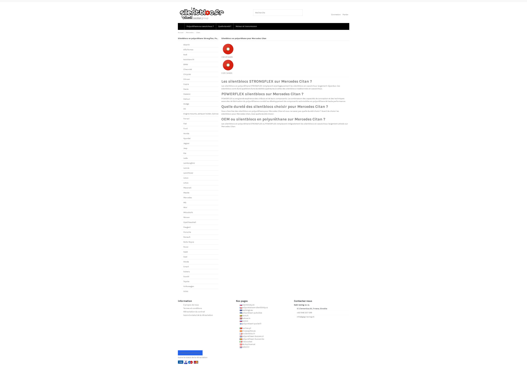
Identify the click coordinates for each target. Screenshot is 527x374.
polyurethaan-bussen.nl (253, 336)
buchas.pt (246, 328)
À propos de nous (191, 305)
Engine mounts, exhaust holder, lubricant (201, 114)
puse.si (245, 321)
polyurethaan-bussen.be (253, 339)
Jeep (185, 148)
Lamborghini (189, 163)
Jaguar (186, 143)
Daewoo (186, 94)
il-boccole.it (247, 341)
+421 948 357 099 (304, 313)
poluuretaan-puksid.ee (252, 313)
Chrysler (187, 74)
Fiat (185, 123)
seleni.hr (246, 347)
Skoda (186, 262)
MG (184, 202)
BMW (185, 64)
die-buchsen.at (248, 344)
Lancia (186, 168)
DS (184, 109)
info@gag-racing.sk (305, 317)
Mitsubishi (188, 212)
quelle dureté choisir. (265, 114)
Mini (185, 207)
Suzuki (186, 276)
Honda (186, 133)
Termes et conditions (192, 308)
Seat (185, 257)
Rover (185, 247)
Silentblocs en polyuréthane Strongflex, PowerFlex (201, 38)
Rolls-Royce (188, 242)
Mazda (186, 193)
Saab (185, 252)
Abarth (186, 45)
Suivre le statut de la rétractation (198, 315)
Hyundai (186, 138)
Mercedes (187, 197)
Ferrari (186, 119)
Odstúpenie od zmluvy (190, 353)
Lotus (185, 183)
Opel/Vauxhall (189, 222)
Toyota (186, 281)
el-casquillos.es (249, 331)
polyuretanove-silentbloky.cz (255, 307)
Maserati (187, 188)
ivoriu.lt (245, 315)
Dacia (185, 89)
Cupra (186, 84)
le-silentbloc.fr (248, 333)
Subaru (186, 271)
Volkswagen (188, 286)
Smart (186, 266)
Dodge (186, 104)
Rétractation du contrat (194, 312)
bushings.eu (247, 310)
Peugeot (187, 227)
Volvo (185, 291)
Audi (185, 54)
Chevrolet (187, 69)
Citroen (186, 79)
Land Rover (188, 173)
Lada (185, 158)
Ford (185, 128)
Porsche (187, 232)
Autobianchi (188, 59)
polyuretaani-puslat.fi (251, 323)
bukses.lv (246, 318)
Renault (186, 237)
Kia (184, 153)
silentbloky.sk (248, 305)
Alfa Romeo (188, 49)
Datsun (186, 99)
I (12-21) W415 (227, 57)
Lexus (185, 178)
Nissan (186, 217)
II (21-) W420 (226, 73)
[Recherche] (300, 12)
